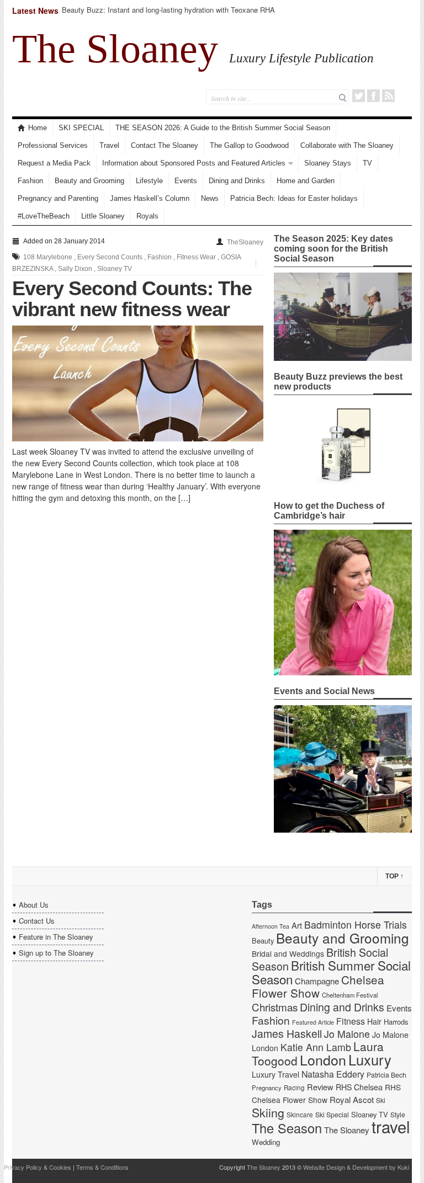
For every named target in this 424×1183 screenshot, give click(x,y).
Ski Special (332, 1115)
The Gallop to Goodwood (249, 145)
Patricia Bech (386, 1075)
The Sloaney (115, 48)
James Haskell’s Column (149, 198)
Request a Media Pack (54, 163)
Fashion (30, 181)
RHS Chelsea (359, 1087)
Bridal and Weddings (288, 953)
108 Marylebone (47, 257)
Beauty (263, 940)
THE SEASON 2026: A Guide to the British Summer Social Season (222, 128)
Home (37, 128)
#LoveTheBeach (44, 216)
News (210, 198)
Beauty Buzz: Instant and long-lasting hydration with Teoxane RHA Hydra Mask (168, 14)
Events (185, 181)
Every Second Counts (109, 257)
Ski (380, 1100)
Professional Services (53, 145)
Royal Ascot (352, 1099)
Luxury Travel (275, 1074)
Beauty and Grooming (89, 181)
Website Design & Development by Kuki (356, 1167)
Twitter (358, 95)
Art (297, 925)
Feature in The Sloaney (56, 936)
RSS (388, 95)
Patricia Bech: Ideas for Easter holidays (294, 198)
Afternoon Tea (270, 926)
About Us (34, 904)
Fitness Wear (196, 257)
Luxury (369, 1059)
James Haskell (287, 1033)
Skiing (268, 1112)
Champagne (317, 981)
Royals (147, 216)
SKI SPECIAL (81, 128)
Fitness (350, 1021)
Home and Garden (306, 181)
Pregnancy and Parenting (58, 198)
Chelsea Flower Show (318, 986)
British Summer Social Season (331, 972)
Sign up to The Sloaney (56, 952)
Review (320, 1087)
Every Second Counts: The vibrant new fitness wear (132, 299)
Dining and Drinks (237, 181)
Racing (294, 1087)
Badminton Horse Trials (355, 924)
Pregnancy (267, 1087)
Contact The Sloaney (164, 145)
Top (394, 876)
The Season (287, 1127)
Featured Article (313, 1022)
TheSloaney (245, 242)
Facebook (373, 95)
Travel (109, 145)
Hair (374, 1021)
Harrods (396, 1021)
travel (391, 1126)
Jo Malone (347, 1034)
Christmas (275, 1006)
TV (367, 163)
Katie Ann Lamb (315, 1047)
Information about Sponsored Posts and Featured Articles (193, 163)
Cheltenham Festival (350, 994)
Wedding (266, 1142)
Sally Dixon (75, 269)
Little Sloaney (103, 216)
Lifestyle (149, 181)
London (323, 1059)
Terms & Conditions (102, 1167)
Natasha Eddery (332, 1074)
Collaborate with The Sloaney (347, 145)
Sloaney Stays (327, 163)
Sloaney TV (114, 269)
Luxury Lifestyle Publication (301, 58)
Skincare (300, 1114)
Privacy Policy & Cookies (37, 1167)
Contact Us (37, 920)
